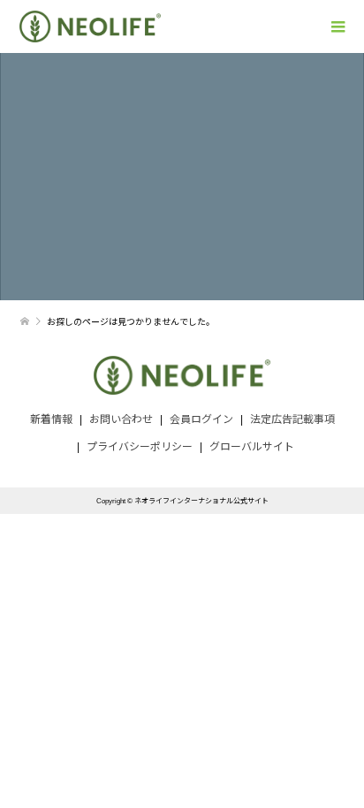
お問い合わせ (121, 419)
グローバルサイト (251, 447)
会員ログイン (201, 419)
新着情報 (51, 419)
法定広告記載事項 (292, 419)
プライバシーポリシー (140, 447)
